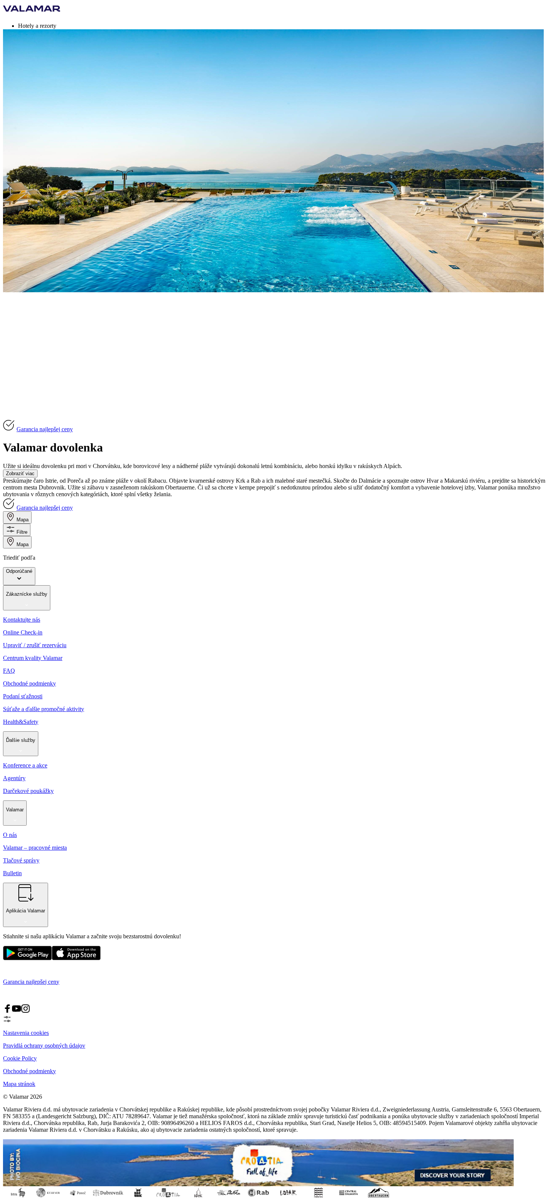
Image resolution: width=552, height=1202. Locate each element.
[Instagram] (25, 1011)
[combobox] (19, 576)
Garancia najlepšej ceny (45, 429)
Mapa (23, 519)
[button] (283, 25)
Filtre (22, 532)
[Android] (76, 958)
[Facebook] (7, 1011)
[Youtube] (16, 1011)
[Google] (27, 958)
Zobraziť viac (20, 473)
